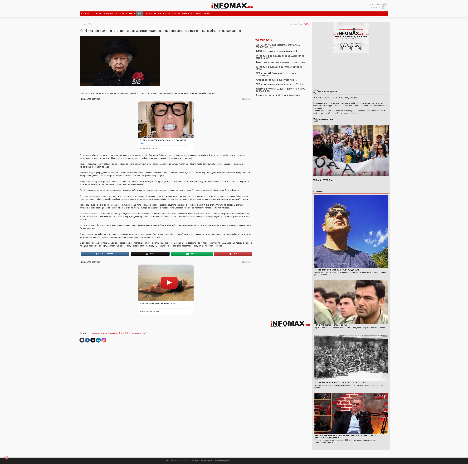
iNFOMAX (175, 461)
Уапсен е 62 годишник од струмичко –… (276, 80)
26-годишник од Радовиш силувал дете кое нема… (279, 68)
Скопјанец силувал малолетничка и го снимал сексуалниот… (281, 90)
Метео (199, 14)
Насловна (85, 14)
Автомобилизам (162, 14)
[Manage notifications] (6, 458)
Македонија (109, 14)
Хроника (123, 14)
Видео (132, 14)
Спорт (207, 14)
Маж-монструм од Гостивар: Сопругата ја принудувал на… (278, 46)
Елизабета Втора (116, 333)
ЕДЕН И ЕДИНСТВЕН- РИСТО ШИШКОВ (330, 325)
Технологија (188, 14)
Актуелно (97, 14)
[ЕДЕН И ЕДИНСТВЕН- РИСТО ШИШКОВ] (351, 302)
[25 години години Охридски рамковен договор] (351, 232)
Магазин (176, 14)
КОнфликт (130, 333)
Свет (139, 14)
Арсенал (148, 14)
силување (140, 333)
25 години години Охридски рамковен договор (336, 270)
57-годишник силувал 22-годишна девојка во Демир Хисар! (280, 57)
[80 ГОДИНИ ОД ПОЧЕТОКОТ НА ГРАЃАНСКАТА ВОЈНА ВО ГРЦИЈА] (351, 358)
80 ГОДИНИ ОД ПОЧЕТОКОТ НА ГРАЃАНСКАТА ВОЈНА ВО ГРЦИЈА (341, 383)
